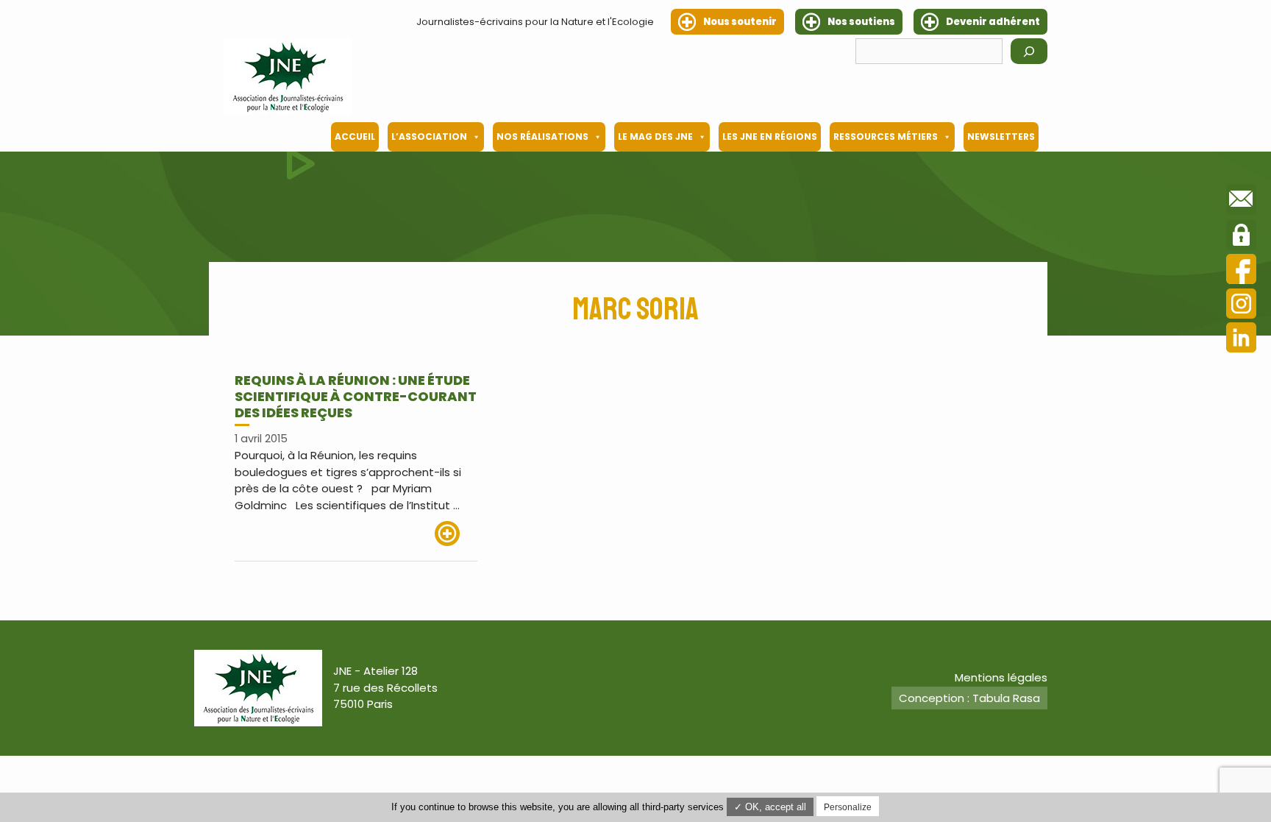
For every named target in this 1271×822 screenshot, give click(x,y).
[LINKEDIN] (1241, 339)
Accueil (355, 136)
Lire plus (456, 533)
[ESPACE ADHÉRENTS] (1241, 237)
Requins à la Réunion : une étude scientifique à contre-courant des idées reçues (356, 396)
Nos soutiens (861, 22)
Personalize (848, 807)
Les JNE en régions (769, 136)
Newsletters (1001, 136)
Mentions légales (1001, 677)
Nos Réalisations (542, 136)
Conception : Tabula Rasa (969, 698)
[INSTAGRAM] (1241, 305)
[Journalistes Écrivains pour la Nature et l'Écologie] (288, 76)
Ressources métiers (885, 136)
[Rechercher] (1029, 51)
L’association (429, 136)
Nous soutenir (740, 22)
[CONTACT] (1241, 201)
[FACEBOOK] (1241, 271)
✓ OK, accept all (770, 806)
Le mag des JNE (655, 136)
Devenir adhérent (993, 22)
